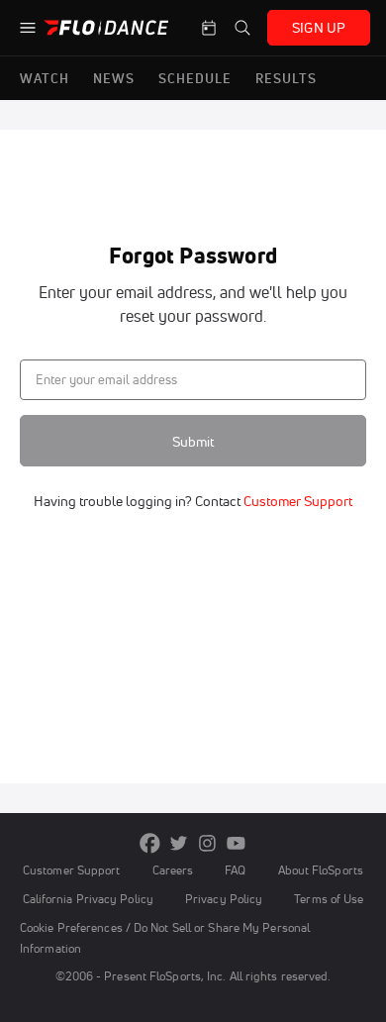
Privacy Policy (223, 898)
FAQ (235, 870)
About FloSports (320, 870)
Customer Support (296, 501)
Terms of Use (328, 898)
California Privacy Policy (88, 898)
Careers (173, 870)
